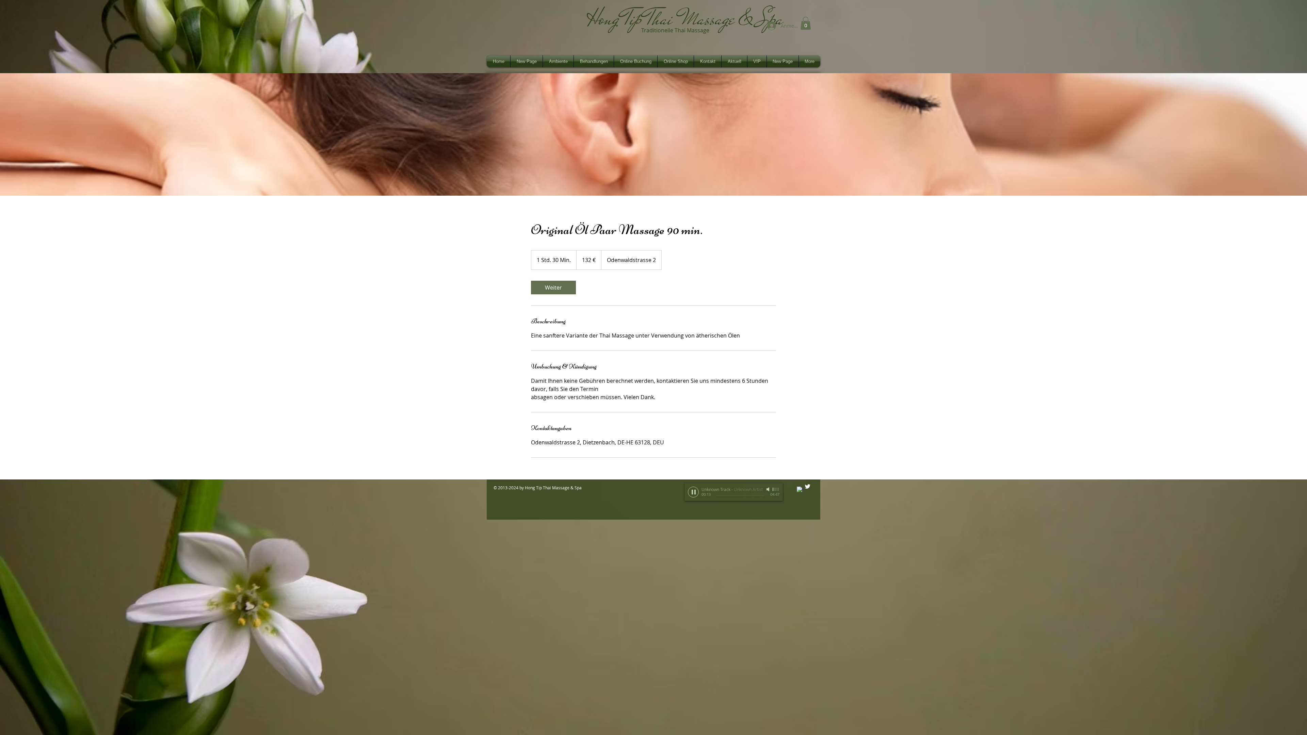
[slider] (776, 489)
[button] (805, 23)
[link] (553, 287)
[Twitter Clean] (807, 486)
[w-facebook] (800, 490)
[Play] (693, 492)
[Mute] (768, 489)
